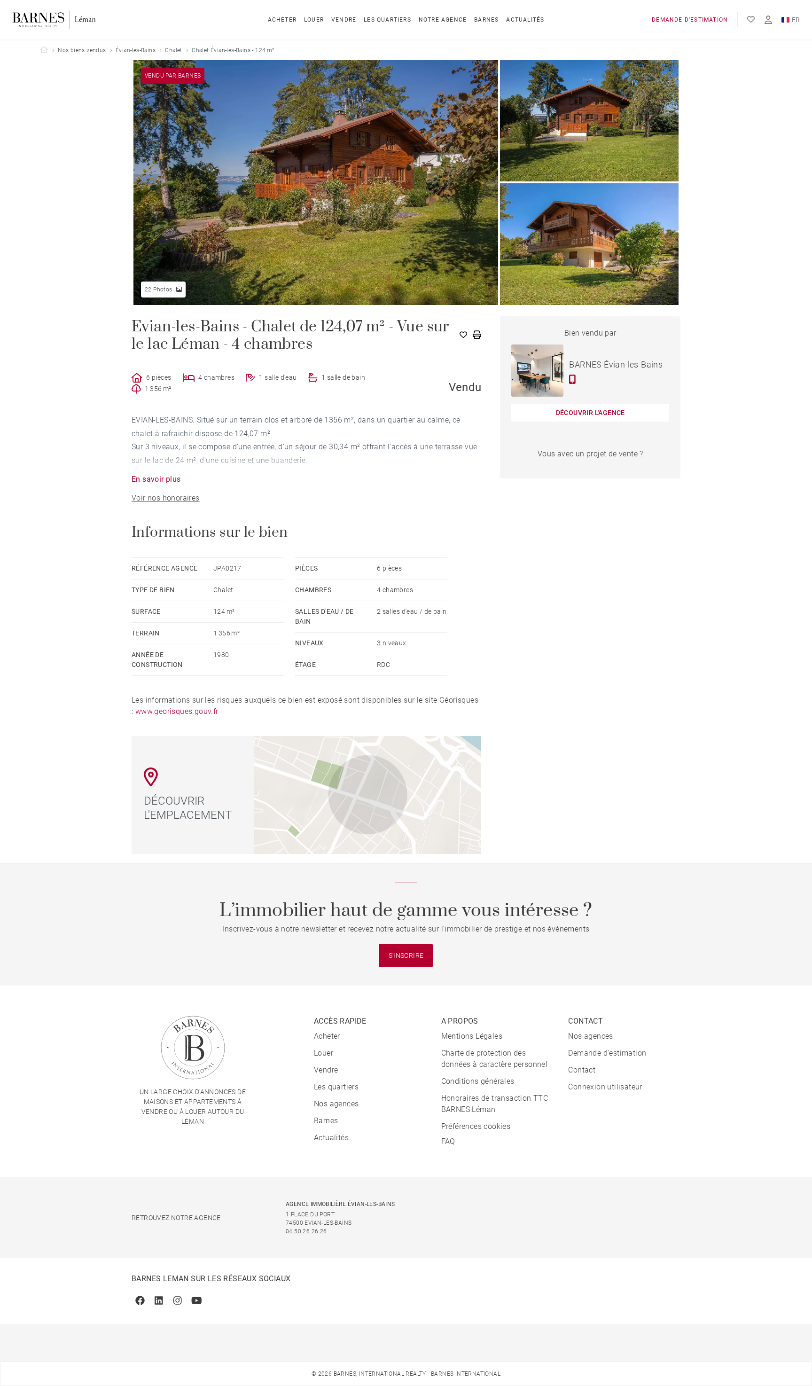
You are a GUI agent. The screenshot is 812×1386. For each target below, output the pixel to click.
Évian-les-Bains (136, 50)
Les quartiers (387, 19)
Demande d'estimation (690, 19)
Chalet (173, 50)
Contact (581, 1069)
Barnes (486, 19)
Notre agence (443, 19)
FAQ (448, 1141)
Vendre (343, 19)
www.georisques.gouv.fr (177, 711)
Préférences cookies (476, 1126)
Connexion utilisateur (605, 1086)
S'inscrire (406, 955)
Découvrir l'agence (590, 412)
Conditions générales (478, 1081)
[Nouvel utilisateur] (768, 20)
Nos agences (336, 1103)
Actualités (525, 19)
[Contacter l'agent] (572, 379)
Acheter (282, 19)
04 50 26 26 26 (306, 1231)
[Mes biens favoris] (751, 19)
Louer (314, 19)
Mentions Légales (471, 1036)
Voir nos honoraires (166, 497)
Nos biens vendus (82, 50)
